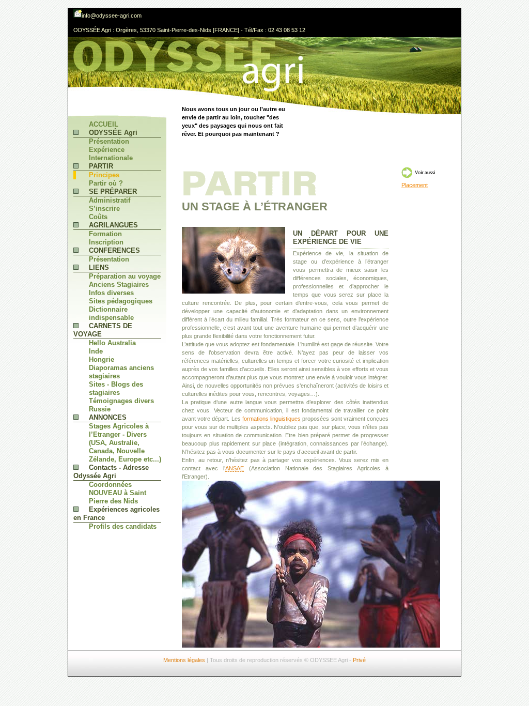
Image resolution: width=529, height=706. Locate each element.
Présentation (109, 141)
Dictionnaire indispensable (111, 313)
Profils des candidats (123, 526)
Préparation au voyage (125, 276)
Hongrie (101, 359)
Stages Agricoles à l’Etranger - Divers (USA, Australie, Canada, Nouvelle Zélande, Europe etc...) (125, 442)
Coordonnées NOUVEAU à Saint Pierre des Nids (117, 493)
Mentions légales (184, 660)
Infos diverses (111, 293)
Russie (100, 409)
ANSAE (234, 468)
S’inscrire (104, 208)
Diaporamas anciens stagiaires (121, 372)
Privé (359, 660)
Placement (414, 185)
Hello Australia (112, 343)
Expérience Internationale (111, 154)
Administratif (109, 200)
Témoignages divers (121, 401)
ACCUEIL (103, 124)
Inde (96, 351)
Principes (104, 175)
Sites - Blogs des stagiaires (116, 388)
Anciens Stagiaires (119, 284)
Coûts (98, 217)
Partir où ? (106, 183)
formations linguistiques (271, 419)
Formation (105, 234)
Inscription (106, 242)
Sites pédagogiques (120, 301)
